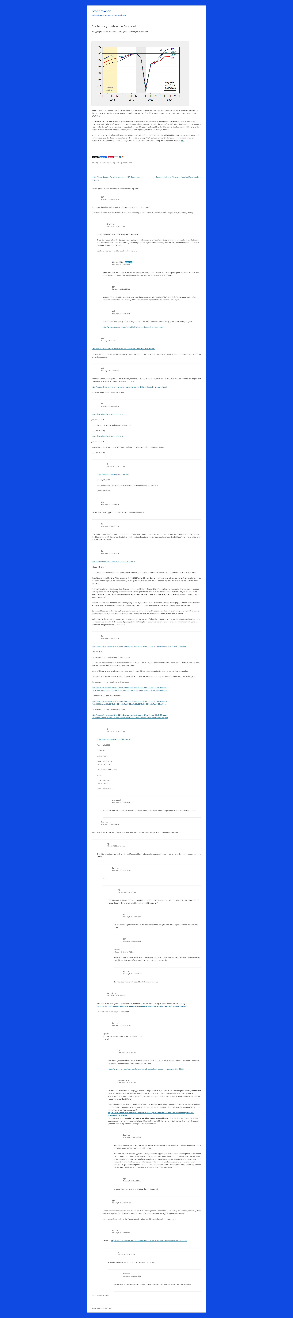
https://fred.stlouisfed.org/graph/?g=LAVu (107, 436)
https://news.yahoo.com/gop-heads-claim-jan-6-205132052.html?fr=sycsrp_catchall (123, 349)
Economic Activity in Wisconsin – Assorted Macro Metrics (178, 177)
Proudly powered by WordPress (101, 1308)
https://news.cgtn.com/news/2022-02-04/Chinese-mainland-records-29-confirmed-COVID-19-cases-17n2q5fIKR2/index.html (139, 646)
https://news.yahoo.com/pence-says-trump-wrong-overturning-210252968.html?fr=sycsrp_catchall (129, 387)
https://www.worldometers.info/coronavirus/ (114, 739)
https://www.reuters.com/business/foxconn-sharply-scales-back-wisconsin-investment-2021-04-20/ (146, 1069)
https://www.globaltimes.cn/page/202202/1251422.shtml (113, 561)
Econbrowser (101, 11)
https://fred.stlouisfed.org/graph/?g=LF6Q (113, 474)
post (182, 141)
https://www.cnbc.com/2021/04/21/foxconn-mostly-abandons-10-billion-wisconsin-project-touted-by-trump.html (142, 1006)
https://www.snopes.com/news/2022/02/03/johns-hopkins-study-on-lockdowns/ (133, 327)
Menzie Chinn (127, 163)
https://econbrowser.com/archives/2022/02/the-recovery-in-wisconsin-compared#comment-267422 (149, 1241)
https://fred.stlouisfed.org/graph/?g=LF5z (107, 414)
